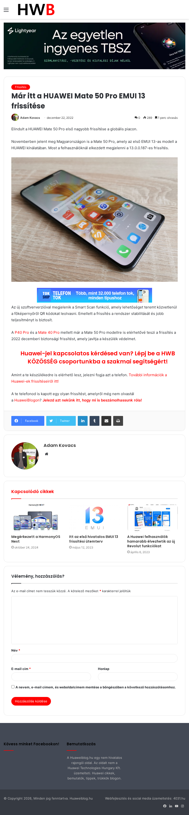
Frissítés (20, 87)
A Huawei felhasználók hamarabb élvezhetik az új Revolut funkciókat (151, 541)
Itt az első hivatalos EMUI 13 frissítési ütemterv (93, 539)
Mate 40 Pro (48, 332)
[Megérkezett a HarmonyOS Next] (36, 518)
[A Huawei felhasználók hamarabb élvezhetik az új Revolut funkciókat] (152, 518)
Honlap (103, 669)
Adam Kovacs (30, 118)
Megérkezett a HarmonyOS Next (35, 539)
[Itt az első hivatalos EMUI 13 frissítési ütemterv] (94, 518)
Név (15, 650)
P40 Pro (22, 332)
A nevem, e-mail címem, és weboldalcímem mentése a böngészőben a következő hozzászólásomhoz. (96, 687)
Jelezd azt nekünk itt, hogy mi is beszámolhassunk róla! (93, 400)
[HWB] (36, 9)
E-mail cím (21, 669)
